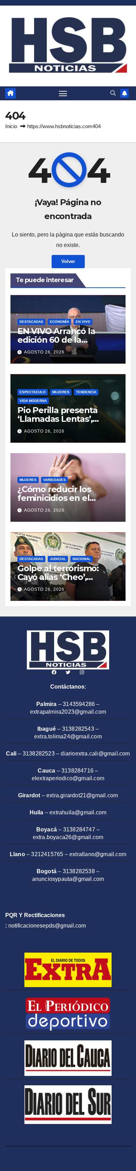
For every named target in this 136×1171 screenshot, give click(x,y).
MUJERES (60, 392)
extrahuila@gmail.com (78, 812)
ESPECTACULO (33, 392)
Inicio (11, 126)
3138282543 (78, 729)
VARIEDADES (54, 480)
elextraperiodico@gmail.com (68, 778)
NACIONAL (82, 559)
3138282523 (39, 754)
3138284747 (79, 829)
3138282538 (79, 871)
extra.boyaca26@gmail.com (68, 837)
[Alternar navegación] (63, 93)
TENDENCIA (86, 392)
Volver (68, 261)
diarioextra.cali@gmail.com (95, 754)
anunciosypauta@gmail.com (68, 879)
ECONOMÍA (59, 322)
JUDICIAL (58, 559)
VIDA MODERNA (33, 401)
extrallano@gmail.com (97, 854)
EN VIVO (83, 322)
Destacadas (31, 322)
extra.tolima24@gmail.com (68, 736)
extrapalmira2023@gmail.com (68, 712)
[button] (113, 93)
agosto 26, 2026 (44, 352)
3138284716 (77, 771)
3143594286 (79, 704)
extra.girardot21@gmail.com (82, 795)
